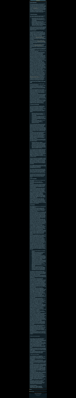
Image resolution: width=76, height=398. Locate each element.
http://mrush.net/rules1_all (40, 37)
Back (31, 389)
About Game (39, 393)
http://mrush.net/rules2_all (41, 41)
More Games (38, 395)
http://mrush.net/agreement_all (34, 76)
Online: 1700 (36, 393)
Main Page (32, 391)
